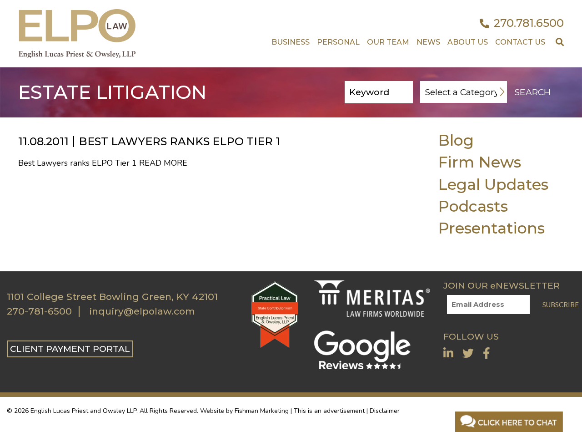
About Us (467, 42)
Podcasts (473, 206)
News (428, 42)
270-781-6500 (39, 311)
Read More (163, 163)
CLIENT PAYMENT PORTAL (70, 348)
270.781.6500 (529, 23)
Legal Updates (493, 184)
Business (290, 42)
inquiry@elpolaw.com (142, 311)
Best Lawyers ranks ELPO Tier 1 (179, 141)
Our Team (388, 42)
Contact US (520, 42)
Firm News (479, 161)
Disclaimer (385, 411)
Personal (338, 42)
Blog (456, 140)
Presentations (491, 228)
